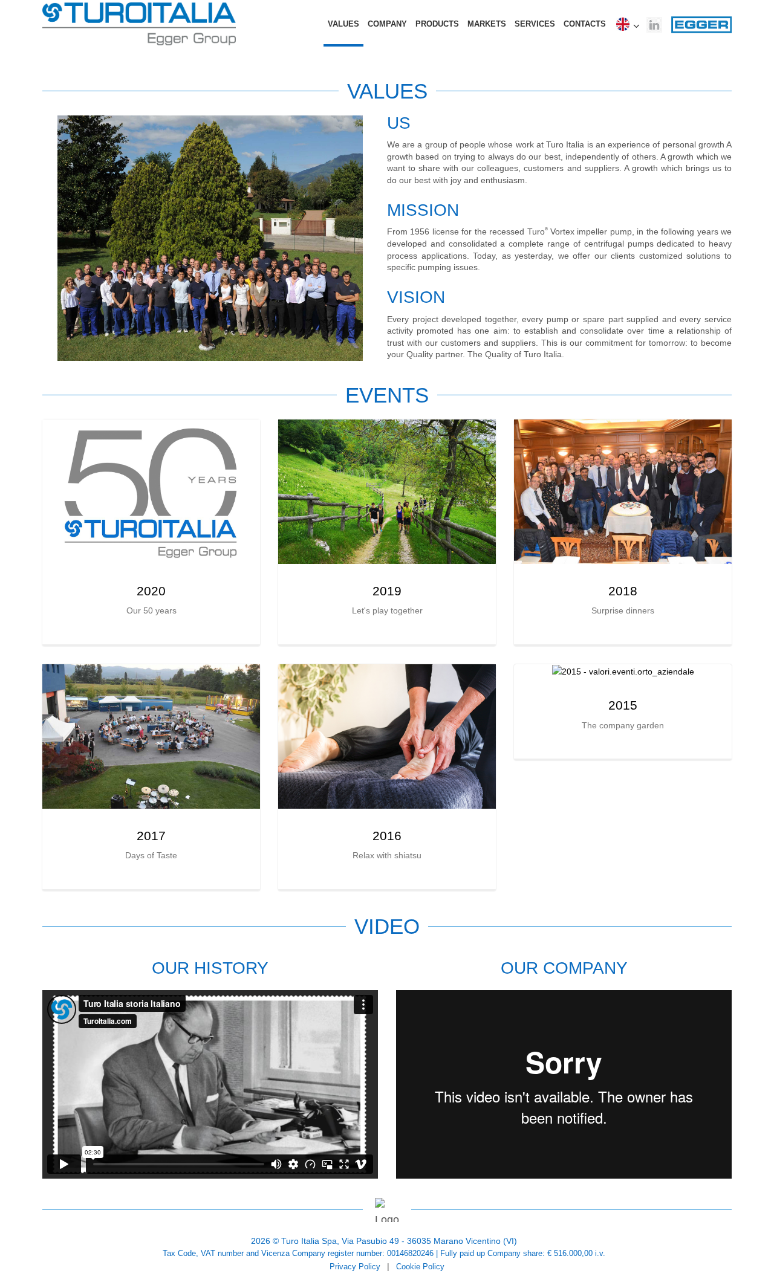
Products (437, 23)
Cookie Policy (420, 1267)
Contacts (585, 23)
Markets (486, 23)
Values (343, 23)
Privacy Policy (355, 1267)
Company (387, 23)
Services (535, 23)
